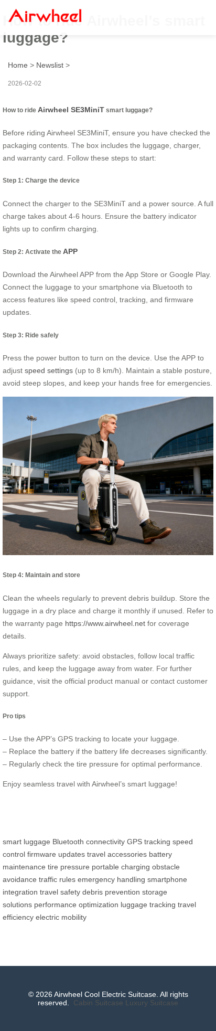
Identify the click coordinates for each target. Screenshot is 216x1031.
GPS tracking (148, 841)
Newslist (49, 65)
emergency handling (111, 879)
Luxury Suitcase (151, 1002)
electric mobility (61, 917)
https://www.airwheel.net (105, 623)
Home (18, 65)
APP (70, 251)
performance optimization (76, 904)
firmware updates (56, 854)
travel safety (60, 892)
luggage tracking (148, 904)
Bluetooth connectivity (88, 841)
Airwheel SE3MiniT (71, 109)
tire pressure (69, 867)
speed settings (49, 370)
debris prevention (111, 892)
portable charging (121, 867)
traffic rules (57, 879)
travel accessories (117, 854)
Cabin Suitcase (98, 1002)
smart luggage (26, 841)
